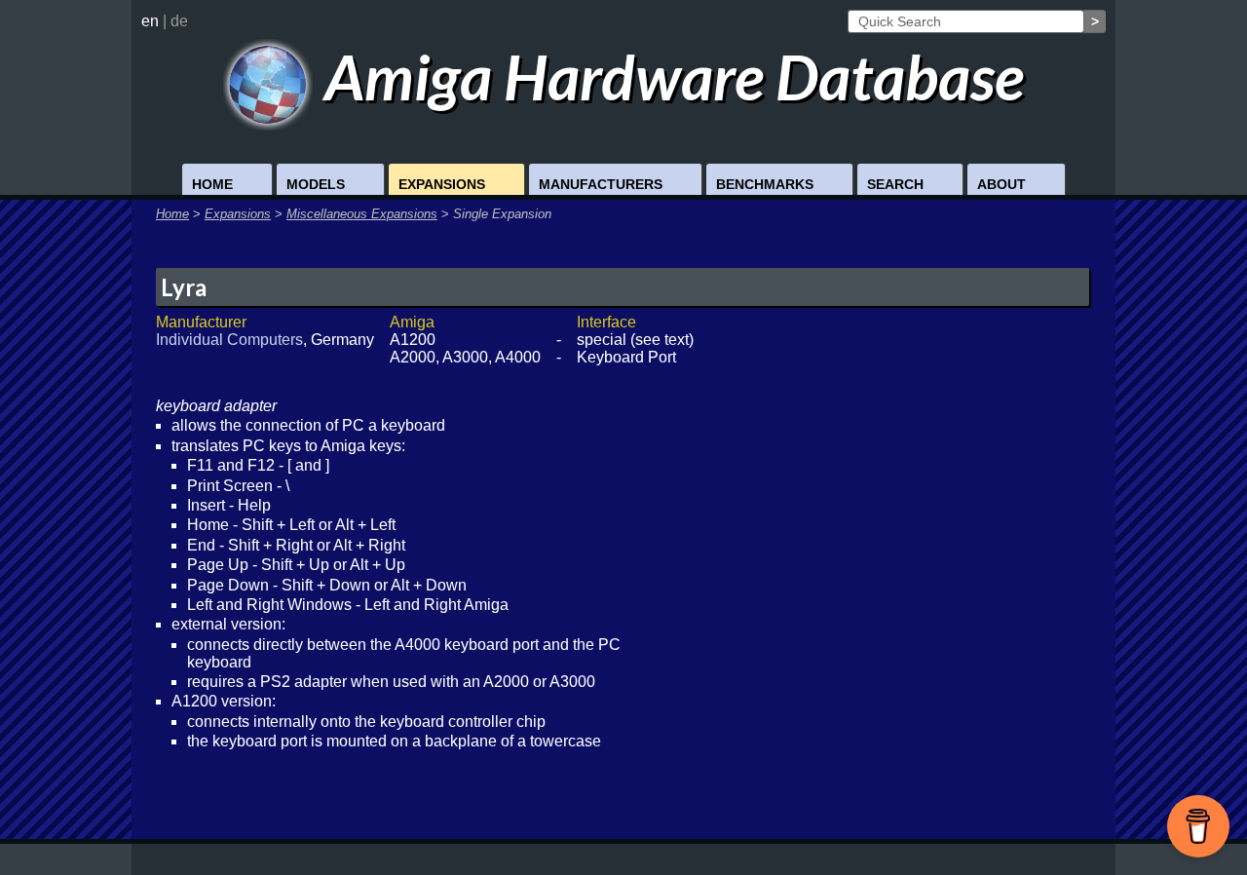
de (179, 21)
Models (315, 184)
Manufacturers (600, 184)
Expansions (441, 184)
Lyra (184, 287)
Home (212, 184)
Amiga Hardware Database (668, 76)
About (1001, 184)
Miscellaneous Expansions (361, 214)
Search (895, 184)
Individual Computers (229, 339)
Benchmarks (764, 184)
